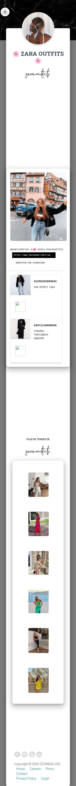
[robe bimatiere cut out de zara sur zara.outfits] (38, 527)
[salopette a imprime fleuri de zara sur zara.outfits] (38, 488)
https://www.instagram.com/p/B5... (34, 255)
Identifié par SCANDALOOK (30, 263)
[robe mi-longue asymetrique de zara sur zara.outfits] (38, 605)
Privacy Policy (26, 778)
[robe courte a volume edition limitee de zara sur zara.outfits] (38, 683)
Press (50, 769)
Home (20, 769)
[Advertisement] (38, 124)
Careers (35, 769)
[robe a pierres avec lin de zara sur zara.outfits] (38, 566)
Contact (22, 774)
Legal (45, 778)
